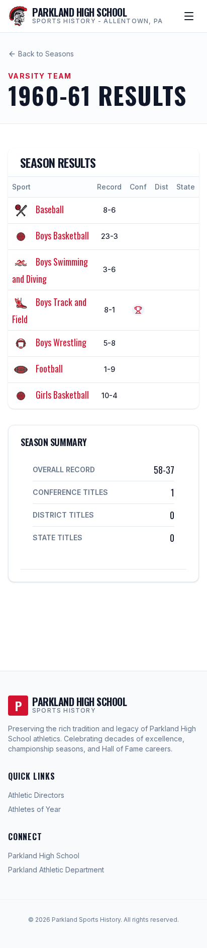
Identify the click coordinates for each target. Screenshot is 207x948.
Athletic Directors (36, 795)
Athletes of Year (34, 809)
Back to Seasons (46, 53)
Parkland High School (43, 855)
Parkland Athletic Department (56, 869)
